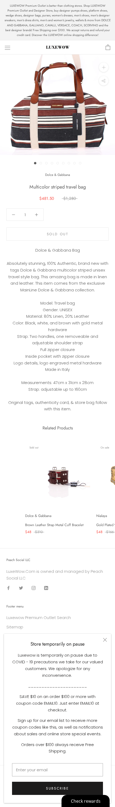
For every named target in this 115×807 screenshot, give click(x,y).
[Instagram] (34, 588)
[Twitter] (21, 588)
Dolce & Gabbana (57, 174)
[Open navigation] (7, 47)
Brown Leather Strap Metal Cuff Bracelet (54, 524)
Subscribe (57, 788)
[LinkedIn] (46, 588)
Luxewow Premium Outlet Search (38, 617)
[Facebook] (8, 588)
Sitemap (14, 627)
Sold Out (57, 234)
